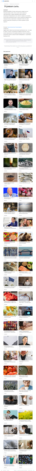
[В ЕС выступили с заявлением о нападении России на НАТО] (10, 284)
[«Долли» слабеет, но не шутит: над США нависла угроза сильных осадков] (10, 447)
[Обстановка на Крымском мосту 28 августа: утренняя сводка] (25, 254)
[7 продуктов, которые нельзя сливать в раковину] (10, 269)
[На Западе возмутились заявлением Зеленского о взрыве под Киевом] (10, 106)
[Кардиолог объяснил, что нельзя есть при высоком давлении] (10, 135)
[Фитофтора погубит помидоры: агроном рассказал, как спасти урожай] (10, 373)
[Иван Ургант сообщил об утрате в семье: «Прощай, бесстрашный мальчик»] (10, 76)
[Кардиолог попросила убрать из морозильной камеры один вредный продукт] (25, 76)
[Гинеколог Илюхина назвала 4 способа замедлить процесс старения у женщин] (10, 209)
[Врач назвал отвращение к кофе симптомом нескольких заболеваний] (25, 387)
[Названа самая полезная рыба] (25, 180)
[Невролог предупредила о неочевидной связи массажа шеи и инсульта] (25, 328)
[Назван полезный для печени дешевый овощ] (10, 239)
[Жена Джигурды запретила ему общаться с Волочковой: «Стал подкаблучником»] (25, 224)
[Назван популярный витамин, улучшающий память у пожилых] (10, 91)
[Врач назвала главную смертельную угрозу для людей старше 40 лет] (25, 269)
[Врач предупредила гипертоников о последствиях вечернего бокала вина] (10, 358)
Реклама (8, 470)
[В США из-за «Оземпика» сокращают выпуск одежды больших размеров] (10, 462)
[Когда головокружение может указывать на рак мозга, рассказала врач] (25, 313)
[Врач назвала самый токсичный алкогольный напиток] (10, 165)
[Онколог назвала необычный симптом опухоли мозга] (10, 432)
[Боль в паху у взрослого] (10, 417)
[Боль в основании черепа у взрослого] (10, 402)
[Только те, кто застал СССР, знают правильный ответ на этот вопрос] (10, 254)
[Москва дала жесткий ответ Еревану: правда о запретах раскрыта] (25, 135)
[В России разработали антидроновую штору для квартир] (10, 343)
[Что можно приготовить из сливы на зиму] (25, 462)
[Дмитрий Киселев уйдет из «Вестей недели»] (10, 195)
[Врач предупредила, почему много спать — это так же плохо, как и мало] (25, 298)
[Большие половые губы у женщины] (10, 61)
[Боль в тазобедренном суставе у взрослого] (10, 150)
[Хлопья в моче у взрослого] (25, 402)
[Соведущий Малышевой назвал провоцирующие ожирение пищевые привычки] (25, 150)
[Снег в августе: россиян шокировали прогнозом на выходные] (10, 387)
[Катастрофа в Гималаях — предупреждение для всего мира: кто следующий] (25, 165)
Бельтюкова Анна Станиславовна (15, 27)
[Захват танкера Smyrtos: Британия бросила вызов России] (25, 209)
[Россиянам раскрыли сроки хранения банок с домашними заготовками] (10, 328)
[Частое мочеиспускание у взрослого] (25, 358)
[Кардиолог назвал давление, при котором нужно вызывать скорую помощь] (25, 91)
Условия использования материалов (22, 470)
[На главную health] (6, 1)
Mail (1, 470)
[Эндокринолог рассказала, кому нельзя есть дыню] (10, 313)
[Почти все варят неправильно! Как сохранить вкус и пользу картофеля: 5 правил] (25, 106)
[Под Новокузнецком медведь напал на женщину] (25, 239)
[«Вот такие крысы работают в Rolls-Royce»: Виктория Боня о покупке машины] (25, 343)
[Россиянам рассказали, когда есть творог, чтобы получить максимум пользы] (10, 120)
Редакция (15, 470)
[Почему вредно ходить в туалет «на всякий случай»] (25, 447)
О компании (4, 470)
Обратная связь (30, 470)
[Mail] (3, 1)
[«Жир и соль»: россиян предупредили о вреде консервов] (25, 373)
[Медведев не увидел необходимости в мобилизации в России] (10, 224)
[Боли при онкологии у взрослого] (25, 432)
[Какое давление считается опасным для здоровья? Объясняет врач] (25, 61)
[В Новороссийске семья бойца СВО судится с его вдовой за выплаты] (25, 120)
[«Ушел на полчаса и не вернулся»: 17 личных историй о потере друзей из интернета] (25, 284)
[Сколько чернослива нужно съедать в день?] (10, 180)
